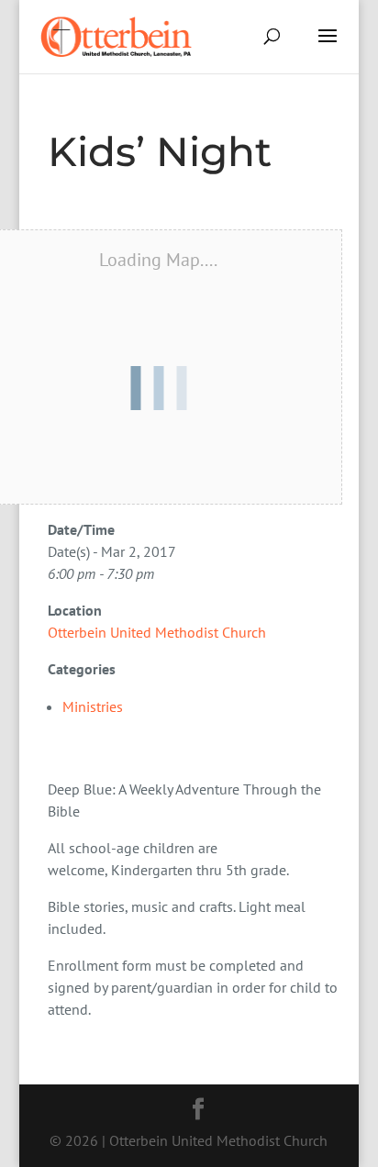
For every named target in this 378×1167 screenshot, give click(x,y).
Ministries (92, 706)
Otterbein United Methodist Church (157, 632)
